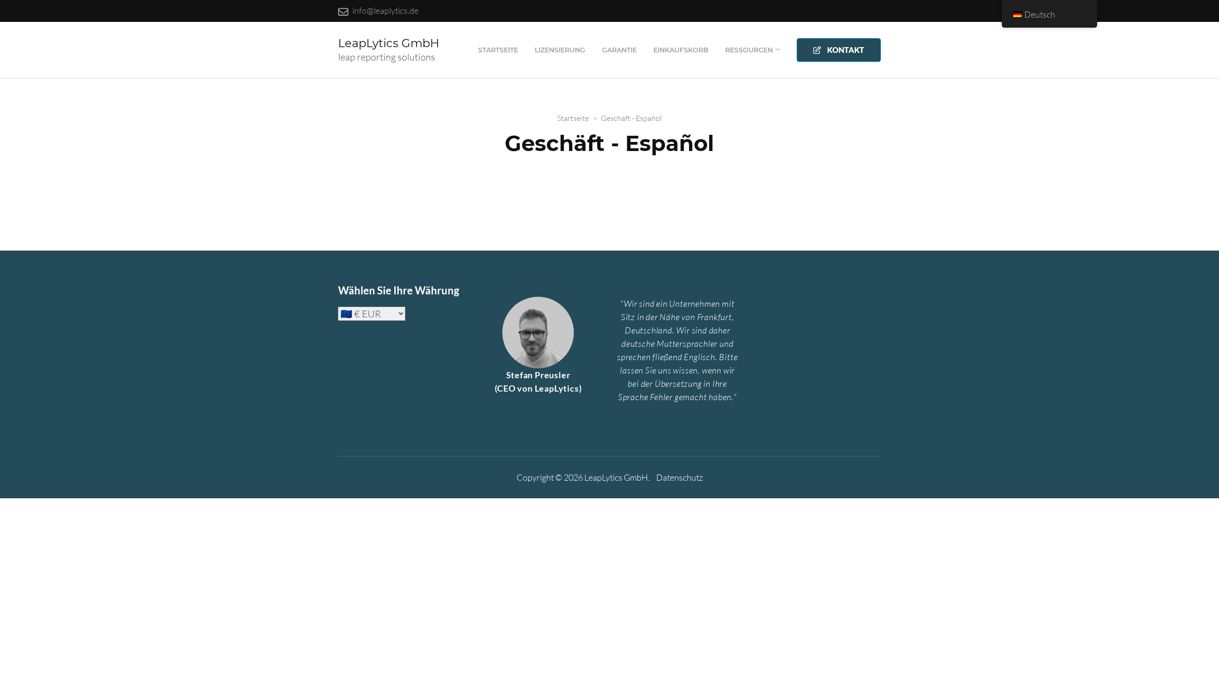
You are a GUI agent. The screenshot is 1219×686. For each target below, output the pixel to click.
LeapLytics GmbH (389, 43)
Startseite (498, 50)
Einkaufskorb (681, 50)
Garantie (619, 50)
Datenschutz (679, 477)
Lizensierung (560, 50)
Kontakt (844, 49)
